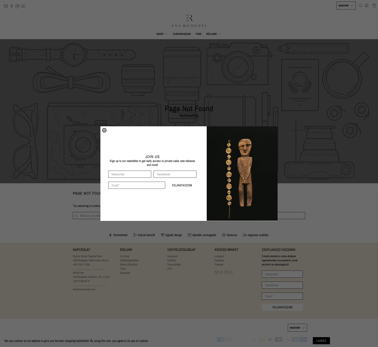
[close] (104, 130)
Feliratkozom (182, 185)
